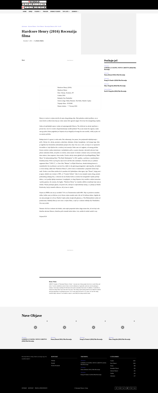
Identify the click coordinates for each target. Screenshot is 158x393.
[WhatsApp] (23, 75)
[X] (23, 68)
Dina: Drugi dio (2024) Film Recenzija (114, 86)
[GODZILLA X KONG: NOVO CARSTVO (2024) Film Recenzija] (35, 327)
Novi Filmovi (40, 26)
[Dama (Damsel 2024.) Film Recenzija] (64, 327)
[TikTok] (123, 388)
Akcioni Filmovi (32, 26)
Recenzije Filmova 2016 (51, 26)
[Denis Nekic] (43, 287)
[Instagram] (120, 388)
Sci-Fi (59, 26)
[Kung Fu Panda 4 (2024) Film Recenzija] (93, 327)
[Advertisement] (70, 72)
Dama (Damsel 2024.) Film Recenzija (114, 75)
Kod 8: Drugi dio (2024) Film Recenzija (115, 91)
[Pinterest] (23, 72)
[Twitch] (127, 388)
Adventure (24, 26)
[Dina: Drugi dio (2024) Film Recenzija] (122, 327)
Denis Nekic (40, 41)
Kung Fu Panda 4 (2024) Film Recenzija (115, 80)
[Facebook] (23, 64)
